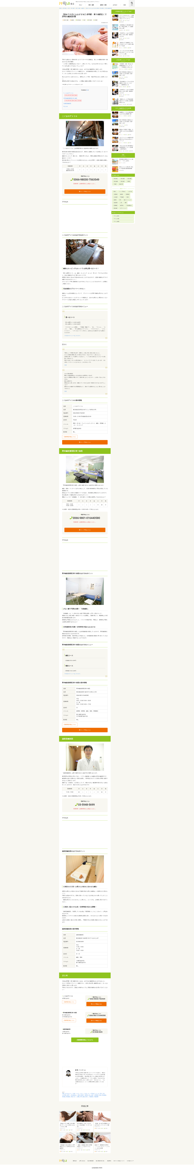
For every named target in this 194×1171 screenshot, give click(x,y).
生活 (125, 5)
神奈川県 (121, 184)
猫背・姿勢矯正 (95, 1095)
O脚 (63, 1093)
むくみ (97, 1093)
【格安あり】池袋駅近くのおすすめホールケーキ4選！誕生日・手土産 (126, 44)
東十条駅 (90, 20)
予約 (101, 1093)
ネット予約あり (91, 1093)
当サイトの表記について (119, 1160)
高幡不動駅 (122, 78)
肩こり (75, 1096)
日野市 (126, 77)
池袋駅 (130, 47)
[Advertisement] (85, 1054)
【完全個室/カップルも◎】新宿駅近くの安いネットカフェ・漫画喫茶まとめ (126, 83)
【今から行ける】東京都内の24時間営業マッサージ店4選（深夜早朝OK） (126, 147)
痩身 (100, 1095)
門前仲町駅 (130, 104)
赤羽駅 (96, 20)
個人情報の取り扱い (100, 1160)
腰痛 (78, 1096)
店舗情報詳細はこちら (70, 436)
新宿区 (128, 30)
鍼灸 (84, 1096)
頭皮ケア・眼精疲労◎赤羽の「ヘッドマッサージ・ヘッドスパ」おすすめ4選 (102, 1146)
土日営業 (64, 1095)
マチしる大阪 (116, 218)
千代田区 (128, 20)
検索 (132, 4)
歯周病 (115, 199)
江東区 (125, 104)
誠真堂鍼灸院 (67, 103)
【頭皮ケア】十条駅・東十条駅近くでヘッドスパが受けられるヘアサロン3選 (67, 1125)
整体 (79, 1095)
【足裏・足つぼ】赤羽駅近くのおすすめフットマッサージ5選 (102, 1124)
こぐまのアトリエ (68, 93)
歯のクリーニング (127, 199)
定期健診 (115, 205)
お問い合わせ (82, 1160)
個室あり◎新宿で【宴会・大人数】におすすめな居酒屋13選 (126, 131)
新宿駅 (129, 86)
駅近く (87, 1096)
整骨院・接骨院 (84, 1095)
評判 (81, 1096)
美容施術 (104, 1095)
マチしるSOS (122, 162)
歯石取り (122, 205)
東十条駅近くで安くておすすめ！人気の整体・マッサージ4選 (84, 1125)
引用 (65, 365)
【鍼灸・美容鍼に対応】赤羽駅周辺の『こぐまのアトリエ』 (84, 1145)
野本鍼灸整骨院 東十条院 (70, 98)
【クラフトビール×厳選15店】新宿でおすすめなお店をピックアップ (126, 139)
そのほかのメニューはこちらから (72, 335)
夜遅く (68, 1095)
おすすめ (67, 1093)
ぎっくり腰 (72, 1093)
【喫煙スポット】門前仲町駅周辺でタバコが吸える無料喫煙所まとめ (126, 101)
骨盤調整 (96, 1096)
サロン (81, 1093)
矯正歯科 (115, 208)
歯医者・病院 (103, 5)
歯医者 (121, 194)
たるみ (85, 1093)
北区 (84, 20)
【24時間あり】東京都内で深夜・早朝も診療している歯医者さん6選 (126, 26)
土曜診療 (115, 194)
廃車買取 (122, 170)
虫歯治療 (115, 202)
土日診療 (115, 197)
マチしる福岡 (116, 221)
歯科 (126, 202)
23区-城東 (123, 178)
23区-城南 (116, 181)
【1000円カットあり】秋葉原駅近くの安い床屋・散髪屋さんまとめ (126, 34)
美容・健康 (91, 5)
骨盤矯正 (91, 1096)
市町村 (128, 181)
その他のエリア (130, 1160)
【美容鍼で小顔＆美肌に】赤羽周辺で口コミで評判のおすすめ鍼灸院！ (67, 1146)
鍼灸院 (72, 20)
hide (87, 90)
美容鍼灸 (68, 1096)
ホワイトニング (123, 208)
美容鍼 (63, 1096)
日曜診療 (127, 194)
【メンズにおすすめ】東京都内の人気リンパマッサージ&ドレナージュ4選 (126, 52)
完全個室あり (74, 1095)
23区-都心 (116, 178)
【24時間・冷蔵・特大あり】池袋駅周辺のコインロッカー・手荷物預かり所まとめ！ (126, 65)
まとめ (65, 106)
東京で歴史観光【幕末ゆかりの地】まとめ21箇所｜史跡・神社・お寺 (126, 73)
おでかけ (115, 5)
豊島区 (126, 47)
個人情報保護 (90, 1160)
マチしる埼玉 (116, 215)
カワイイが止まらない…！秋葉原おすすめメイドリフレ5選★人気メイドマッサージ (126, 17)
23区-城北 (79, 20)
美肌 (72, 1096)
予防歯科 (122, 197)
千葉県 (115, 184)
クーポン (77, 1093)
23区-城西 (129, 178)
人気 (103, 1093)
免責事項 (109, 1160)
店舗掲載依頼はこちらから (85, 1040)
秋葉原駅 (122, 39)
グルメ (80, 5)
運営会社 (75, 1160)
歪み (90, 1095)
